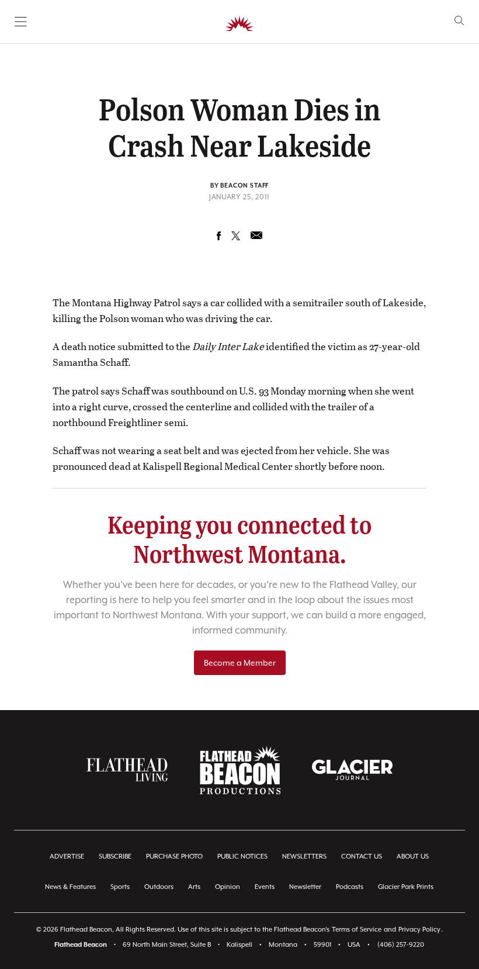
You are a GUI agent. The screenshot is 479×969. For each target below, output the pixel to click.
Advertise (67, 856)
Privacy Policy (419, 929)
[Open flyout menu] (20, 22)
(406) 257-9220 (400, 945)
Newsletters (304, 856)
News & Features (70, 887)
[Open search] (459, 21)
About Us (413, 856)
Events (265, 887)
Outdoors (158, 887)
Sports (120, 887)
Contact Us (361, 856)
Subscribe (115, 856)
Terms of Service (356, 929)
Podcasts (349, 887)
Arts (194, 887)
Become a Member (240, 662)
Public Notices (242, 856)
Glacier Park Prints (405, 887)
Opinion (227, 887)
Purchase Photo (174, 856)
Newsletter (305, 887)
